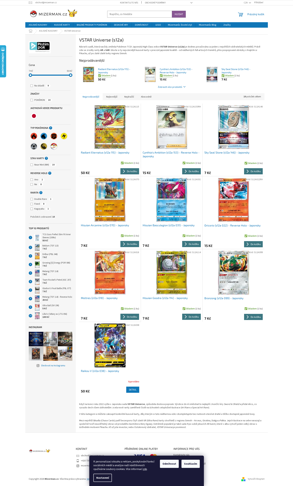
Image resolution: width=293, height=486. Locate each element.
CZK (246, 2)
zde (145, 469)
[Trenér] (53, 146)
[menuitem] (38, 25)
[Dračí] (43, 146)
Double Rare (42, 199)
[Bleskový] (64, 136)
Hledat (179, 14)
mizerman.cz (87, 465)
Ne (38, 184)
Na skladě (41, 85)
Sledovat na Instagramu (53, 365)
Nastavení (102, 478)
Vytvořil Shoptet (256, 479)
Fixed (39, 204)
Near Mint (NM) (44, 164)
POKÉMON (42, 100)
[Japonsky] (33, 116)
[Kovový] (33, 146)
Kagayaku (41, 209)
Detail (132, 389)
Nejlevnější (111, 97)
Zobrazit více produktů (170, 86)
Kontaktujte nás (129, 2)
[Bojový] (53, 136)
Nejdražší (129, 97)
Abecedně (146, 97)
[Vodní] (43, 136)
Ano (38, 179)
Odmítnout (169, 464)
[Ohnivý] (33, 136)
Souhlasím (190, 464)
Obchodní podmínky (155, 2)
